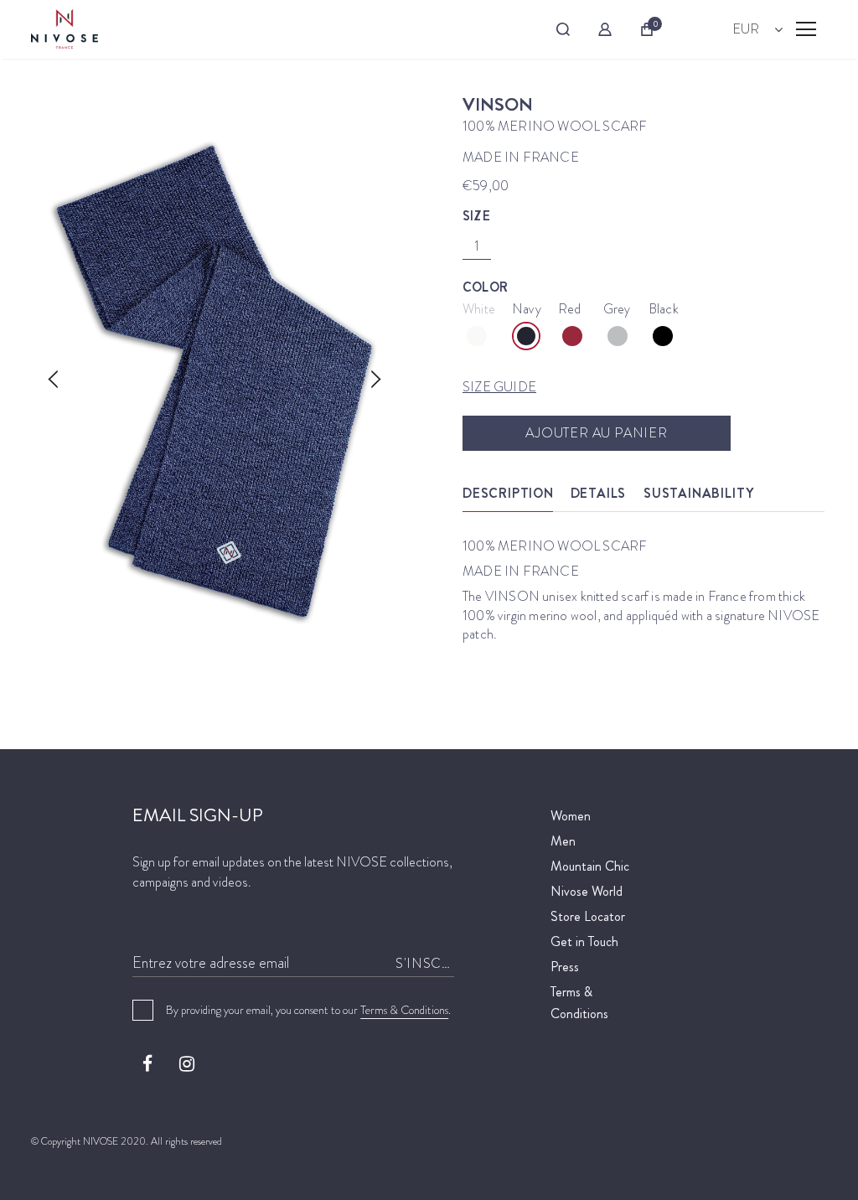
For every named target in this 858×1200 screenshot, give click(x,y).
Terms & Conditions (404, 1009)
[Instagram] (187, 1063)
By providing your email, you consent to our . (308, 1009)
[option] (214, 381)
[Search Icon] (563, 29)
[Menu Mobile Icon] (806, 29)
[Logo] (64, 29)
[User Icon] (605, 29)
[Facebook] (147, 1063)
